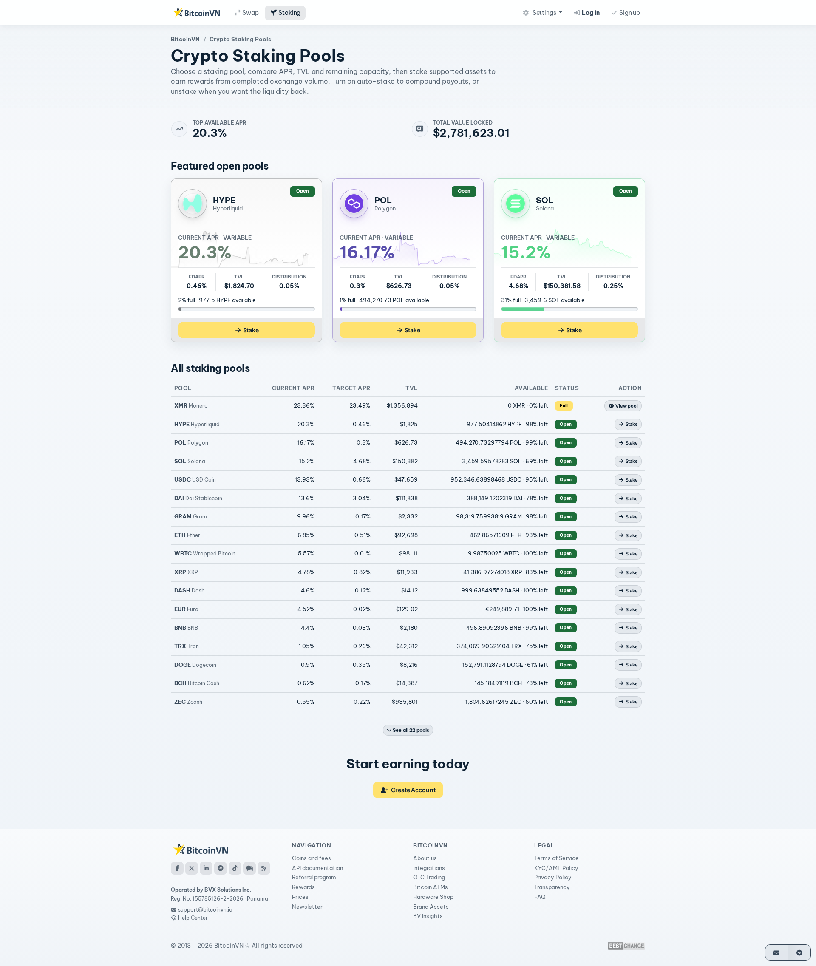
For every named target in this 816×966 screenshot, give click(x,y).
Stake (258, 330)
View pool (628, 405)
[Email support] (776, 952)
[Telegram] (220, 868)
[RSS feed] (264, 868)
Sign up (629, 13)
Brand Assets (431, 906)
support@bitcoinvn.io (205, 910)
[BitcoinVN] (196, 12)
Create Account (412, 789)
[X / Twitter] (191, 868)
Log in (590, 13)
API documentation (317, 867)
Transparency (552, 887)
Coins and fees (311, 858)
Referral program (314, 877)
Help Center (192, 918)
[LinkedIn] (206, 868)
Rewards (303, 887)
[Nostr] (249, 868)
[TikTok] (235, 868)
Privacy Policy (553, 877)
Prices (300, 896)
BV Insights (428, 915)
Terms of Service (556, 858)
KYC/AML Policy (556, 867)
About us (425, 858)
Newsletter (307, 906)
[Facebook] (177, 868)
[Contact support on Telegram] (799, 952)
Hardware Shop (433, 896)
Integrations (429, 867)
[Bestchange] (626, 945)
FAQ (540, 896)
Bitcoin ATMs (430, 887)
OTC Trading (429, 877)
